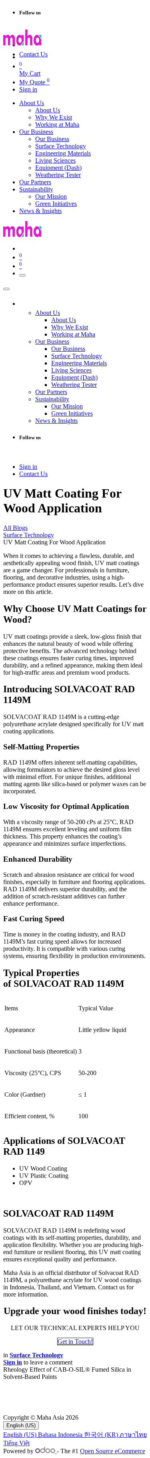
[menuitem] (31, 103)
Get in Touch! (75, 1341)
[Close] (6, 289)
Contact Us (33, 54)
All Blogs (15, 527)
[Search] (96, 47)
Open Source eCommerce (112, 1451)
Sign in (28, 89)
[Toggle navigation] (22, 275)
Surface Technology (28, 535)
